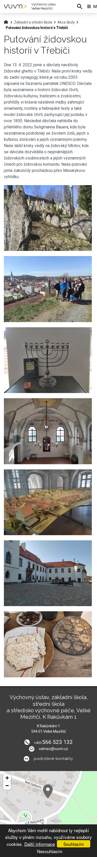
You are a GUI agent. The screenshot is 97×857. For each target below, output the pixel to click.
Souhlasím (73, 844)
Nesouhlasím (49, 851)
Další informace (39, 844)
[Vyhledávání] (79, 6)
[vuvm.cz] (7, 21)
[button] (48, 791)
